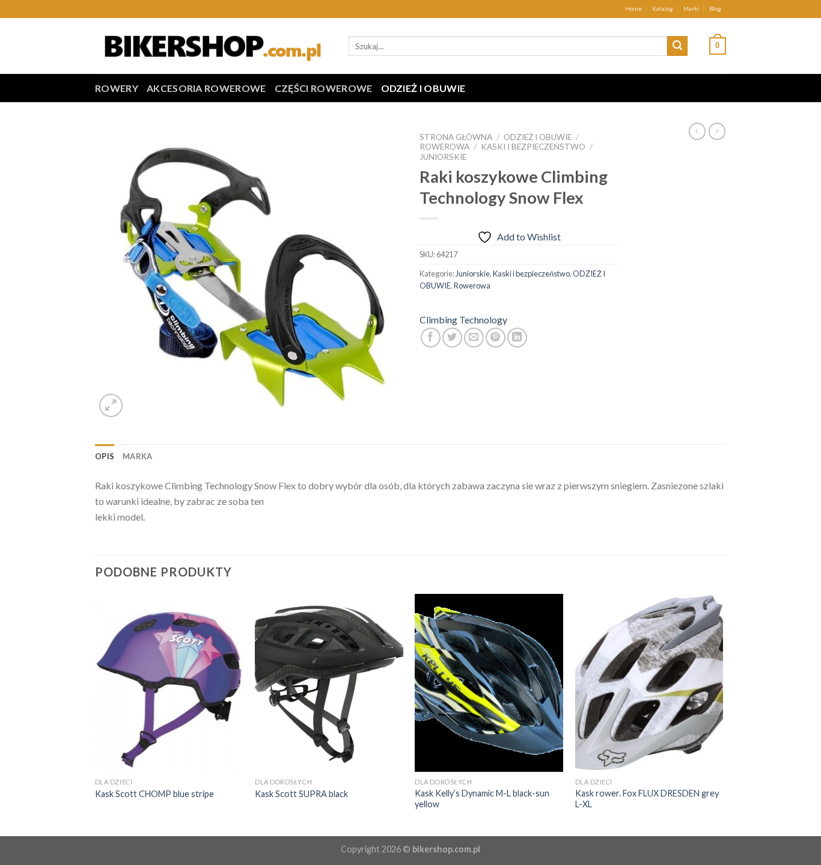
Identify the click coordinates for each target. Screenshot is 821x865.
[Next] (722, 714)
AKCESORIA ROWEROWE (206, 88)
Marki (691, 8)
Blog (715, 8)
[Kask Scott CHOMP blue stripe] (169, 683)
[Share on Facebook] (431, 337)
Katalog (662, 8)
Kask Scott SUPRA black (301, 794)
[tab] (104, 456)
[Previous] (96, 714)
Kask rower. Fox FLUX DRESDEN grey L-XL (647, 799)
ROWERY (116, 88)
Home (633, 8)
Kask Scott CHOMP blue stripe (154, 794)
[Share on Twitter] (452, 337)
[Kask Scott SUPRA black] (329, 683)
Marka (137, 456)
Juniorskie (443, 157)
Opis (104, 456)
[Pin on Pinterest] (495, 337)
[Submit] (677, 46)
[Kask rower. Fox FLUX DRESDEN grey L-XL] (649, 683)
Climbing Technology (463, 319)
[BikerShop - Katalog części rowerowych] (213, 45)
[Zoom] (111, 405)
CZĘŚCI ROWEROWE (324, 88)
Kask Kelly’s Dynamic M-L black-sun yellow (482, 799)
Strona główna (456, 137)
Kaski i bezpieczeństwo (533, 146)
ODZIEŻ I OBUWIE (423, 88)
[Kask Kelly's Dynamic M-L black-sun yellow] (489, 683)
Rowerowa (444, 146)
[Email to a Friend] (474, 337)
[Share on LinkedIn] (517, 337)
